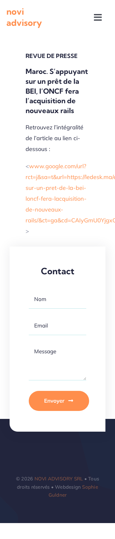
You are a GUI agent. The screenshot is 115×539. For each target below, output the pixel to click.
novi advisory (24, 17)
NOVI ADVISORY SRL (58, 479)
